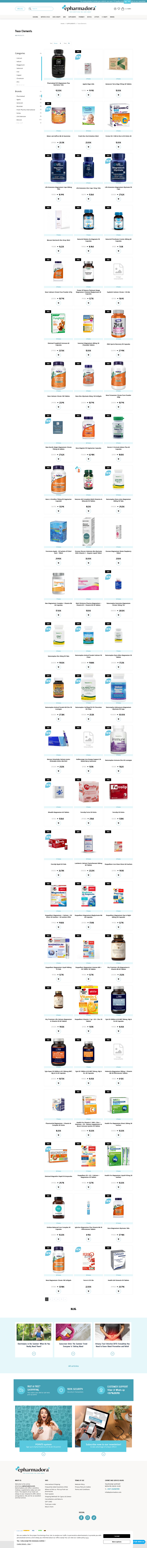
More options (116, 1542)
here (87, 1538)
